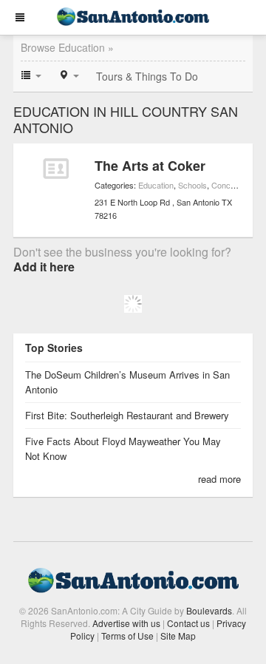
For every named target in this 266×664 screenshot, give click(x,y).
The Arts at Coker (150, 165)
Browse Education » (67, 47)
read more (219, 479)
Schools (192, 185)
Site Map (178, 635)
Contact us (188, 623)
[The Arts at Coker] (55, 168)
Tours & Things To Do (147, 76)
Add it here (44, 266)
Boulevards (209, 610)
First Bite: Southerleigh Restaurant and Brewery (127, 415)
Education (156, 185)
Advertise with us (126, 623)
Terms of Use (127, 635)
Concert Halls (235, 185)
